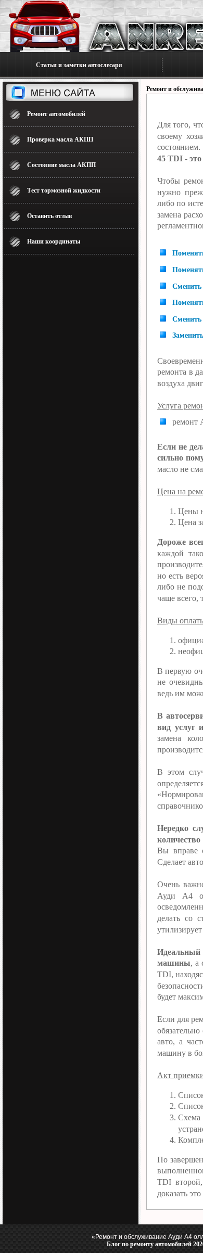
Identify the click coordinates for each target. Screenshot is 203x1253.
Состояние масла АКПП (61, 165)
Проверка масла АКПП (60, 139)
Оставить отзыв (49, 216)
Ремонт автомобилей (56, 114)
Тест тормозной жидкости (63, 190)
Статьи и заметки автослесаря (79, 65)
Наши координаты (53, 241)
